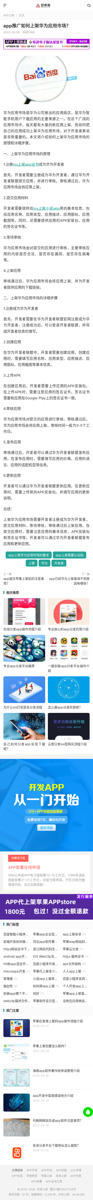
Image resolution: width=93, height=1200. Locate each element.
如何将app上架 (46, 986)
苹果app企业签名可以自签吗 (46, 934)
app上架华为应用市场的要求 (28, 555)
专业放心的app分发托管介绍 (68, 629)
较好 (38, 993)
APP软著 (36, 1181)
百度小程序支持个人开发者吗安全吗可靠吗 (76, 978)
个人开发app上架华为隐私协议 (76, 986)
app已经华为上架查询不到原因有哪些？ (69, 581)
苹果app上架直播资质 (76, 993)
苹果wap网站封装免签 (76, 941)
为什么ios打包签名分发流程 (22, 707)
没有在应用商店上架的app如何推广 (76, 1001)
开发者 (59, 563)
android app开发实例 (16, 956)
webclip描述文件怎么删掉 (16, 1001)
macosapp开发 (16, 971)
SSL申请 (76, 1170)
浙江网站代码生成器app (46, 949)
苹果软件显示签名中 (46, 1001)
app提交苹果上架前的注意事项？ (23, 581)
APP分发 (75, 1176)
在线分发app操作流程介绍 (22, 629)
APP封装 (61, 1170)
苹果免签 (31, 1176)
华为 (44, 563)
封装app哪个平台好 (16, 993)
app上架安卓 (74, 934)
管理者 (10, 978)
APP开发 (32, 1170)
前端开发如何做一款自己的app (16, 941)
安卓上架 (46, 5)
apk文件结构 (74, 964)
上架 (31, 563)
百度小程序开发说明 (46, 964)
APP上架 (8, 15)
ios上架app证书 (26, 164)
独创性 (10, 986)
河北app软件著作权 (46, 941)
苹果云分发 (73, 949)
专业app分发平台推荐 (19, 666)
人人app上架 (74, 971)
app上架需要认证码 (70, 555)
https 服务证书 (75, 956)
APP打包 (46, 1170)
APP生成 (17, 1176)
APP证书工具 (54, 1181)
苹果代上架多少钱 (46, 971)
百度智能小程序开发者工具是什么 (16, 934)
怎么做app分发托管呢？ (65, 707)
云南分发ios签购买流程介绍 (67, 744)
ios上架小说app (46, 208)
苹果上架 (46, 1176)
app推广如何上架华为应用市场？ (37, 26)
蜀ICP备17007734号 (63, 1189)
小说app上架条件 (46, 978)
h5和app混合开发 (16, 964)
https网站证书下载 (16, 949)
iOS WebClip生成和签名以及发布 (46, 956)
